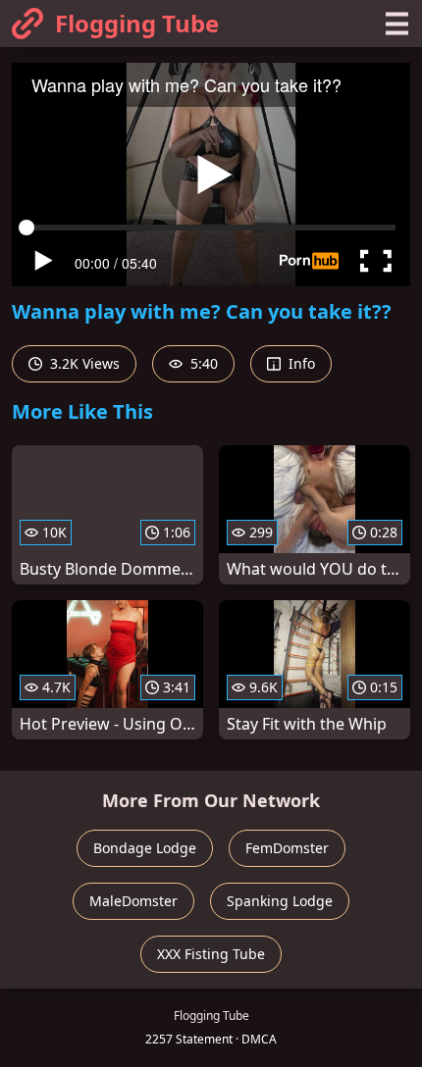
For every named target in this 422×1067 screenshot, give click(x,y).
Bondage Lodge (144, 847)
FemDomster (287, 847)
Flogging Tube (137, 23)
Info (300, 363)
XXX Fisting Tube (211, 953)
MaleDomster (133, 900)
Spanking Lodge (280, 900)
